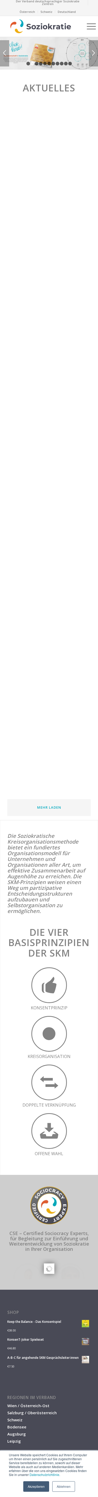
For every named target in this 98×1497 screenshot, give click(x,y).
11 (70, 63)
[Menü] (89, 26)
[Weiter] (93, 53)
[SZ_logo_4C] (40, 26)
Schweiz (46, 12)
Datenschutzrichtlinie (44, 1474)
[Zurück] (4, 53)
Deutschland (67, 12)
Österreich (27, 12)
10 (66, 63)
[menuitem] (47, 2)
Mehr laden (49, 807)
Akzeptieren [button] (36, 1486)
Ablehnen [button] (64, 1486)
